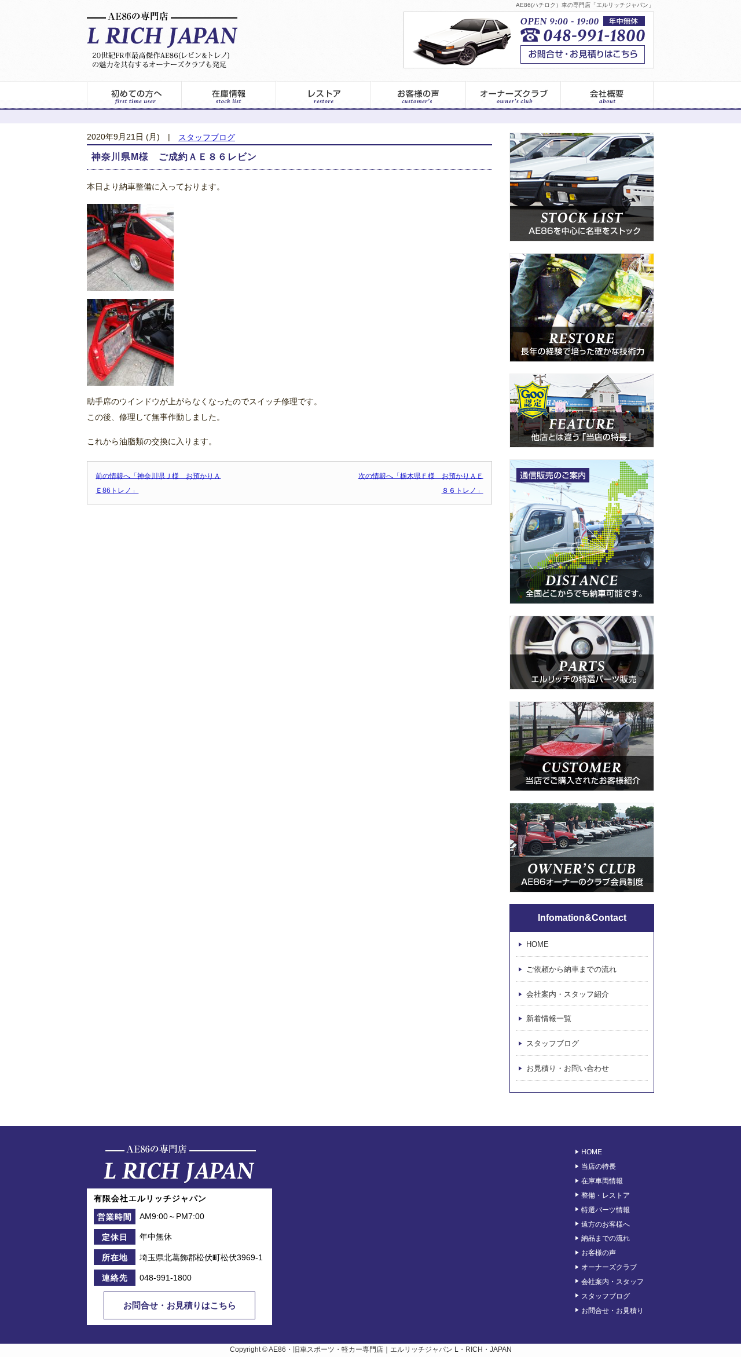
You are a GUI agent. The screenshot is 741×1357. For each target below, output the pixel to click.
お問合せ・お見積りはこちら (179, 1305)
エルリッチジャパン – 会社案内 (607, 95)
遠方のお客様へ (605, 1224)
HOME (537, 944)
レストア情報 (323, 95)
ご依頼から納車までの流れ (571, 969)
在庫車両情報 (602, 1181)
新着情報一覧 (548, 1019)
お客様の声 (418, 95)
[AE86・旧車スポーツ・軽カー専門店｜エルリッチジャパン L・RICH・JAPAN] (162, 40)
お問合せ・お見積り (612, 1310)
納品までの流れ (605, 1238)
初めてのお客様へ (134, 95)
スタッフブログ (206, 137)
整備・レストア (605, 1195)
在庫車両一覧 (228, 95)
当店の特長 (598, 1166)
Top (710, 1326)
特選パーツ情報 (605, 1210)
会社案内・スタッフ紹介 (567, 994)
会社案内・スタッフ (612, 1282)
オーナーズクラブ (513, 95)
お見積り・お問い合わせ (567, 1068)
